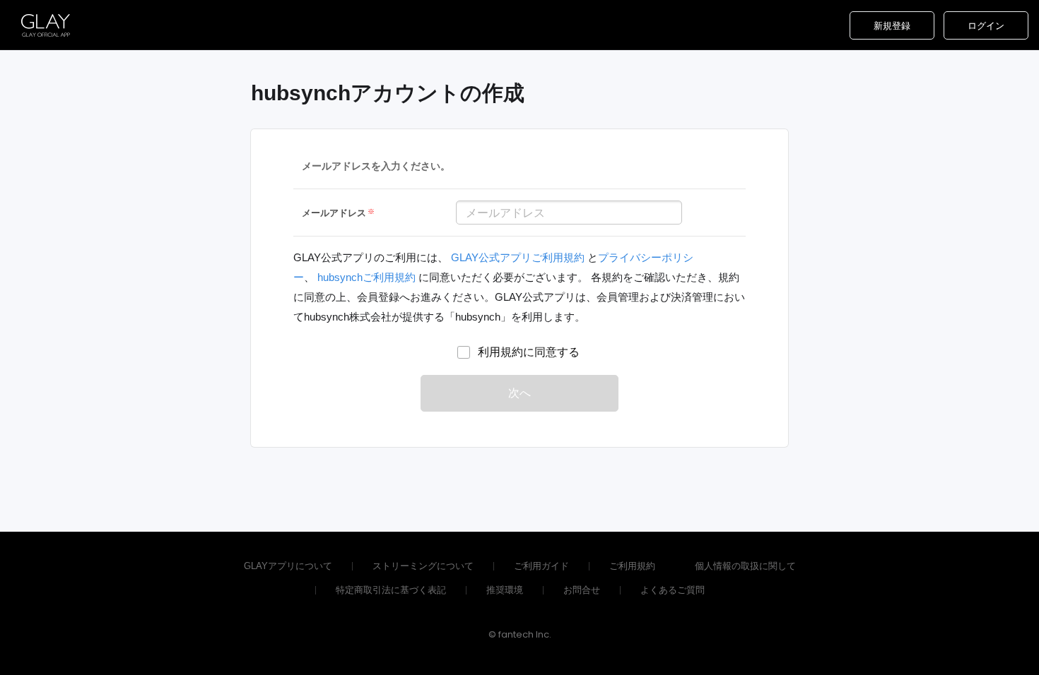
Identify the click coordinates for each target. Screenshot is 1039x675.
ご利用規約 (632, 566)
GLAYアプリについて (288, 566)
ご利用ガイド (541, 566)
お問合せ (581, 590)
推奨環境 (504, 590)
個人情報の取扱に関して (745, 566)
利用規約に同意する (529, 352)
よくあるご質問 (672, 590)
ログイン (986, 25)
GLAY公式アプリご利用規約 (519, 257)
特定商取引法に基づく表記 (391, 590)
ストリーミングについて (423, 566)
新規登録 (892, 25)
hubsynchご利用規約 (366, 277)
